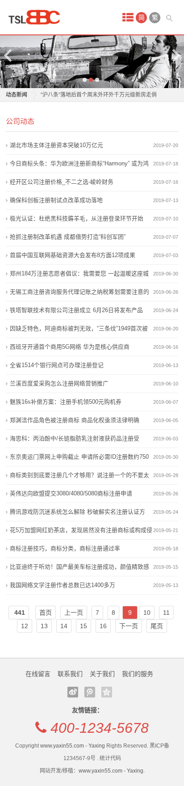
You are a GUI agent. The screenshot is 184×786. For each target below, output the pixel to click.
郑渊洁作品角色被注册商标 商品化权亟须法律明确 (74, 420)
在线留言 (37, 673)
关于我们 (102, 673)
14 (63, 626)
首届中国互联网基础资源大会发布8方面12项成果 (72, 255)
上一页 (73, 612)
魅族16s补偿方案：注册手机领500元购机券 (65, 401)
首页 (45, 612)
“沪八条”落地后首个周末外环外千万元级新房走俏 (99, 95)
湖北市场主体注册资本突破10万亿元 (56, 145)
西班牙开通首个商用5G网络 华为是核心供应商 (70, 346)
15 (83, 626)
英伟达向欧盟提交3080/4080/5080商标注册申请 (71, 493)
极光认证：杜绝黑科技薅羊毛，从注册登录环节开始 (76, 218)
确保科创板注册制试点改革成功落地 (56, 200)
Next (175, 55)
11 (166, 612)
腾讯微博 (89, 692)
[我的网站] (37, 17)
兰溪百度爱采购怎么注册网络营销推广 (59, 383)
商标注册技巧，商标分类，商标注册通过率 (65, 548)
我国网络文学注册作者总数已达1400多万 (62, 585)
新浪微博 (72, 692)
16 (103, 626)
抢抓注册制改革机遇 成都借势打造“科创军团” (67, 236)
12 (24, 626)
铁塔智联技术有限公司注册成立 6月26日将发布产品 (76, 310)
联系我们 (70, 673)
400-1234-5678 (99, 728)
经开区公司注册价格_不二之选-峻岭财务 (61, 181)
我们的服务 (137, 673)
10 (147, 612)
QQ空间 (106, 692)
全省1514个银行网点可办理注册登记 (57, 365)
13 (44, 626)
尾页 (157, 626)
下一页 (128, 626)
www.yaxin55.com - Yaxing (72, 746)
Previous (8, 55)
